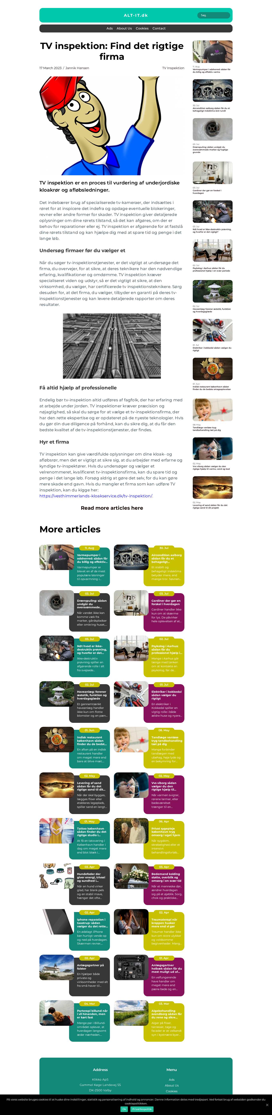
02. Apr (90, 912)
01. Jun (89, 730)
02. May (89, 776)
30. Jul (163, 548)
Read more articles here (112, 508)
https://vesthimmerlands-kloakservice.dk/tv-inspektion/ (95, 496)
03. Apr (90, 867)
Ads (110, 28)
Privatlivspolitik (142, 1109)
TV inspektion (173, 68)
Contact (159, 28)
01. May (89, 821)
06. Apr (164, 821)
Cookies (142, 28)
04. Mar (89, 1003)
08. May (164, 730)
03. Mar (164, 1003)
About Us (124, 28)
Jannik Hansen (77, 68)
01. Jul (164, 684)
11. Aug (89, 548)
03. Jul (89, 593)
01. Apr (164, 958)
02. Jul (163, 639)
